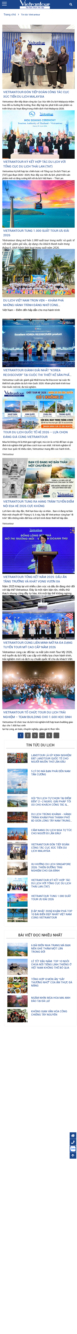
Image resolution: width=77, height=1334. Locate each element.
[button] (4, 4)
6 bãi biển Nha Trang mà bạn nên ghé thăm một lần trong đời (51, 948)
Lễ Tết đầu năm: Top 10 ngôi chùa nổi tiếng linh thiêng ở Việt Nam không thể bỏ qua (51, 964)
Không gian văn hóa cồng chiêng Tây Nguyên (49, 1013)
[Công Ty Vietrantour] (34, 4)
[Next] (56, 735)
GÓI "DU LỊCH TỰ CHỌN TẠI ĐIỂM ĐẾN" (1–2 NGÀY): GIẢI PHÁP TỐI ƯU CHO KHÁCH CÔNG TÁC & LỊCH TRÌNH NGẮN (51, 803)
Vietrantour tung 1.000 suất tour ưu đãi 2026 (51, 897)
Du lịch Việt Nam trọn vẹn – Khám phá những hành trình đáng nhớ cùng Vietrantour (33, 305)
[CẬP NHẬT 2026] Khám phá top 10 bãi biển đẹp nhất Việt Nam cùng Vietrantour (51, 914)
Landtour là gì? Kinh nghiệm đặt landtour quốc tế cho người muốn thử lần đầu (51, 758)
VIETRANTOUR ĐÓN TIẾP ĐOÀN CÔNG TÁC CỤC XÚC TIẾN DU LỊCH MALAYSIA (50, 848)
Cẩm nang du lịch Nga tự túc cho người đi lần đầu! (51, 832)
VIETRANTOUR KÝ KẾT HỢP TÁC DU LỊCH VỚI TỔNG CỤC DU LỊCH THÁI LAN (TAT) (51, 883)
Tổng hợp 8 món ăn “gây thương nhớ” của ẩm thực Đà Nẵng (51, 982)
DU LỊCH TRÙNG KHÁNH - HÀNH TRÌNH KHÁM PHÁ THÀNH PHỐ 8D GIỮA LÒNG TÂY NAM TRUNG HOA (51, 819)
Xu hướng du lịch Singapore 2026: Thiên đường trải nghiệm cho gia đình (51, 867)
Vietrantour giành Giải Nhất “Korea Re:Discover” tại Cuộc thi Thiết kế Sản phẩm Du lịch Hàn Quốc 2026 (37, 374)
